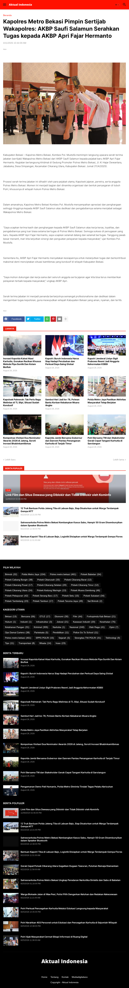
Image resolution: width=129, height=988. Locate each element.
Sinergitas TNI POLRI (88, 638)
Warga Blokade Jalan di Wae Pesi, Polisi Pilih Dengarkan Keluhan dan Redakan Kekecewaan (69, 894)
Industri (26, 622)
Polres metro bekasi (63, 574)
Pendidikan (61, 632)
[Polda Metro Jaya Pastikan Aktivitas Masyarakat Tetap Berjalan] (107, 386)
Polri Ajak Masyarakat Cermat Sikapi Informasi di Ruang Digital (54, 936)
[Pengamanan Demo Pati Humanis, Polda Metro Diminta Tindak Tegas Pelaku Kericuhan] (11, 790)
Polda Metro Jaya (33, 574)
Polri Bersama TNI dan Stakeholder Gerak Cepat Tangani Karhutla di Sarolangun (106, 440)
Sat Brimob (94, 601)
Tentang (54, 977)
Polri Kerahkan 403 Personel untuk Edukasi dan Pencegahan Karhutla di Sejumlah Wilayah (69, 922)
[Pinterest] (53, 319)
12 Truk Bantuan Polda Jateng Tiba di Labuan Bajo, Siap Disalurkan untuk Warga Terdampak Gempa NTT (70, 509)
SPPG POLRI (45, 638)
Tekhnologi (113, 638)
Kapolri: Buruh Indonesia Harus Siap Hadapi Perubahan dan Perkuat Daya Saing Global (62, 361)
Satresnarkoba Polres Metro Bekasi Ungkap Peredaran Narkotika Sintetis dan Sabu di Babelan (71, 880)
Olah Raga (97, 627)
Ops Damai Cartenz (17, 632)
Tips (9, 643)
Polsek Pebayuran (16, 595)
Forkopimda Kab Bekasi (101, 616)
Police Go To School (85, 632)
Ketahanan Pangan (17, 627)
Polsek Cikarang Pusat (19, 585)
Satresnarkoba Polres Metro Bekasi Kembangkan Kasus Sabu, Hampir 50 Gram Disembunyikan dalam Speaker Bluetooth (71, 524)
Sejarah (64, 638)
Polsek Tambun (43, 601)
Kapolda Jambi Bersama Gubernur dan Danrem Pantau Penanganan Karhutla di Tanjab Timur (63, 440)
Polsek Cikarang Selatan (52, 585)
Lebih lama (118, 459)
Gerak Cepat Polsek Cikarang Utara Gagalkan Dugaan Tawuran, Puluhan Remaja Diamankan (69, 866)
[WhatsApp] (47, 319)
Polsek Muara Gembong (85, 590)
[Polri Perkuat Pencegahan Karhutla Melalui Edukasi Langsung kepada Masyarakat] (11, 912)
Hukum (10, 622)
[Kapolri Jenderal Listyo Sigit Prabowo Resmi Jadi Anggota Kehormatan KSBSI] (107, 345)
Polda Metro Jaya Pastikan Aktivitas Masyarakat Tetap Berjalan (107, 401)
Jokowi (62, 622)
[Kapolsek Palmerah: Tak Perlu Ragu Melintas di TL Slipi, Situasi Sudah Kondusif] (22, 386)
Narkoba (59, 627)
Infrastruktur (44, 622)
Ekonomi (61, 616)
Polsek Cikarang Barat (78, 579)
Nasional (77, 627)
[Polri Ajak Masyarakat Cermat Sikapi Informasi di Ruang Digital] (11, 940)
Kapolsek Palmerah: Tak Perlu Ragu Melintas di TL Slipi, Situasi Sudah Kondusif (22, 402)
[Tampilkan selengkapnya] (65, 319)
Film (77, 616)
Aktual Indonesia (70, 982)
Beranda (7, 15)
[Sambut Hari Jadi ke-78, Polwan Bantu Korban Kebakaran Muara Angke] (64, 386)
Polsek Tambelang (16, 601)
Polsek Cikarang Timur (85, 585)
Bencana (28, 616)
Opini (113, 627)
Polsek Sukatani (94, 595)
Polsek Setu (70, 595)
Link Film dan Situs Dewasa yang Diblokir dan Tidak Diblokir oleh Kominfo (60, 809)
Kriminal (41, 627)
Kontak (65, 977)
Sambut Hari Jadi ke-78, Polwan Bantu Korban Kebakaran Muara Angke (62, 402)
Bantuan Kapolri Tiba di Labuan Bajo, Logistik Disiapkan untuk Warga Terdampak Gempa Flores (72, 536)
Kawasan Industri (84, 622)
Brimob (11, 574)
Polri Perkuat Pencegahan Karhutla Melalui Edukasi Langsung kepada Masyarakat (64, 908)
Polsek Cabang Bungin (19, 579)
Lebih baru (10, 459)
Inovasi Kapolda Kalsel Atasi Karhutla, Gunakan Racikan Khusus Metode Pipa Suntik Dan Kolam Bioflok (22, 362)
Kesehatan (107, 622)
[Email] (59, 319)
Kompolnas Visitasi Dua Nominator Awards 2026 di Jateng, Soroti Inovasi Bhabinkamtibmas (22, 440)
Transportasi (27, 643)
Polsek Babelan (91, 574)
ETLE (45, 616)
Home (44, 977)
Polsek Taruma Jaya (70, 601)
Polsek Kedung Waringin (51, 590)
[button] (4, 4)
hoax (61, 643)
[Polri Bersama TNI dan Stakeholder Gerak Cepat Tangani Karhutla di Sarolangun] (107, 424)
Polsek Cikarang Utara (18, 590)
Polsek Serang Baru (45, 595)
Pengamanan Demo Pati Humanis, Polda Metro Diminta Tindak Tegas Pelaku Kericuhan (67, 786)
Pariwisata (41, 632)
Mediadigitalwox (80, 977)
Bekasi (11, 616)
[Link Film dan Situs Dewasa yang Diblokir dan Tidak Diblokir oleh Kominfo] (11, 813)
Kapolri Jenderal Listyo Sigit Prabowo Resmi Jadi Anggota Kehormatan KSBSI (103, 361)
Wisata (45, 643)
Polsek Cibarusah (48, 579)
